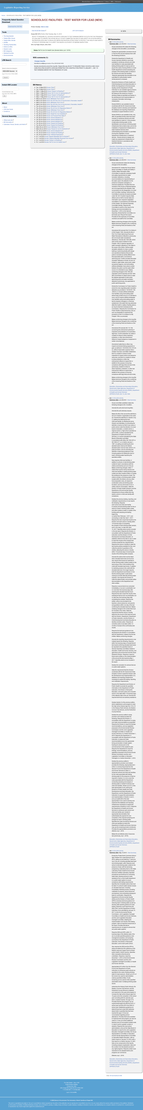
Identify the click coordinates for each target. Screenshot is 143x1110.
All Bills (6, 42)
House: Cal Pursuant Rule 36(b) (56, 115)
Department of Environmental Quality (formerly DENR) (122, 149)
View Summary (131, 44)
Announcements (8, 55)
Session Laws (8, 49)
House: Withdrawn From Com (55, 99)
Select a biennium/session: (9, 68)
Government (113, 148)
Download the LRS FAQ (15, 26)
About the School (86, 1)
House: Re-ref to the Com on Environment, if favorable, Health (64, 100)
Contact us (7, 111)
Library (107, 1)
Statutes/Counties (9, 53)
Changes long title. (39, 61)
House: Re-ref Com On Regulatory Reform (59, 108)
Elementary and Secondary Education (127, 146)
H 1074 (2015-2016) (117, 42)
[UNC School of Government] (43, 1)
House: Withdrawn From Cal (55, 127)
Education (112, 146)
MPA (112, 1)
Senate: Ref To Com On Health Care (55, 142)
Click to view (44, 27)
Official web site (9, 120)
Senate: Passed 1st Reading (53, 140)
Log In (68, 1092)
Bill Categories (8, 51)
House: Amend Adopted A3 (54, 121)
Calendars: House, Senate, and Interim (15, 124)
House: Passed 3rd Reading (55, 132)
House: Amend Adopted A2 (54, 119)
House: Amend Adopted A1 (54, 117)
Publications (118, 1)
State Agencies (121, 148)
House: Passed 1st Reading (55, 91)
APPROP (112, 154)
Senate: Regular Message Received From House (59, 138)
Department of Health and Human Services (124, 151)
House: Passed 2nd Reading (55, 123)
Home (3, 15)
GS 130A (127, 154)
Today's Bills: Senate (9, 40)
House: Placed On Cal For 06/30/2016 (58, 129)
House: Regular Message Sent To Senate (57, 136)
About (5, 107)
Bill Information (8, 122)
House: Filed (51, 87)
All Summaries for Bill (116, 1075)
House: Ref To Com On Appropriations (58, 93)
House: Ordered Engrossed (54, 134)
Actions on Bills (8, 47)
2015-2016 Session (78, 30)
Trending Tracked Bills (10, 44)
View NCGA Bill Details (39, 30)
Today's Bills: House (9, 38)
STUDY (117, 154)
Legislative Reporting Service (17, 7)
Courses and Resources (97, 1)
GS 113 (122, 154)
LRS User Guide (8, 109)
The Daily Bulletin (9, 36)
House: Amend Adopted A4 (54, 131)
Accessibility (73, 1092)
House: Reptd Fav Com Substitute (56, 114)
